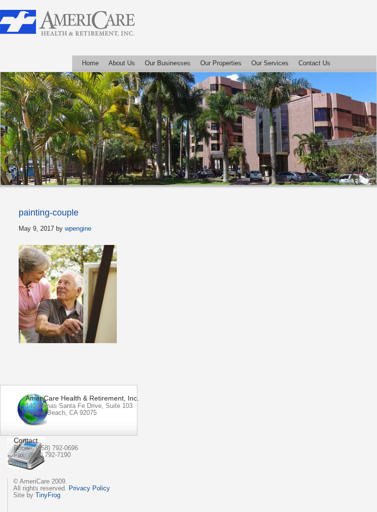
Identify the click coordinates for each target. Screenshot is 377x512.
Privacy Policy (89, 488)
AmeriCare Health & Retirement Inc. (67, 23)
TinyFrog (47, 495)
